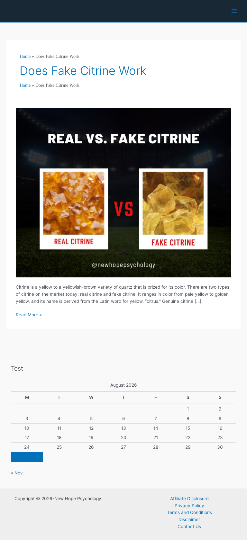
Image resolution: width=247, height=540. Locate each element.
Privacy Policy (189, 505)
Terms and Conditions (189, 512)
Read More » (29, 315)
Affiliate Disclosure (189, 498)
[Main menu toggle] (234, 11)
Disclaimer (189, 519)
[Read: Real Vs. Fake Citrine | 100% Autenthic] (123, 192)
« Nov (17, 472)
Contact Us (189, 526)
